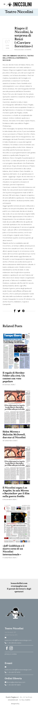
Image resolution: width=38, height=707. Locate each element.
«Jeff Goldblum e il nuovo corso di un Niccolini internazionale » (13, 550)
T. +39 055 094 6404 (13, 643)
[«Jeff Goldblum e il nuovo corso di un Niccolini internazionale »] (16, 523)
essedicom (23, 703)
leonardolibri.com (19, 583)
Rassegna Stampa (23, 49)
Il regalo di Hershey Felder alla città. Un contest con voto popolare (14, 377)
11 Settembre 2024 (9, 558)
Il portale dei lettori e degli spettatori (19, 590)
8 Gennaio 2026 (8, 385)
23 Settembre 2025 (10, 441)
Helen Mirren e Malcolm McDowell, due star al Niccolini (14, 434)
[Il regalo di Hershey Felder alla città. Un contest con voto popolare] (16, 350)
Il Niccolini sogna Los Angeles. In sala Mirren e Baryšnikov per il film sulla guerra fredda (16, 492)
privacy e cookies (11, 654)
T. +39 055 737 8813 (13, 685)
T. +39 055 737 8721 (13, 672)
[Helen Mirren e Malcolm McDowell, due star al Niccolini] (16, 408)
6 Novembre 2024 (9, 499)
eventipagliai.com (19, 586)
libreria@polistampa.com (15, 682)
